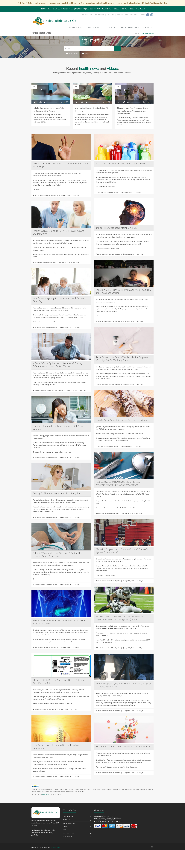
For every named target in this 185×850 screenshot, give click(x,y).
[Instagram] (151, 14)
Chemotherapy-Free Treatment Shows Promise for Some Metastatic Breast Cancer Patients (132, 111)
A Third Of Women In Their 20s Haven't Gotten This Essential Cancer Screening (57, 555)
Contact (146, 28)
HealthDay (45, 794)
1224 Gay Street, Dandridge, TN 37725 (54, 9)
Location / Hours (122, 15)
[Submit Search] (117, 48)
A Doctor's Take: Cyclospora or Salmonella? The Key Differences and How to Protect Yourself (57, 365)
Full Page (76, 195)
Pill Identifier (99, 15)
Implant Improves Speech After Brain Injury (116, 227)
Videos (87, 53)
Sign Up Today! (134, 15)
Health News (73, 53)
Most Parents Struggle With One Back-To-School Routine (123, 746)
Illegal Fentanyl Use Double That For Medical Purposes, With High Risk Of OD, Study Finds (122, 359)
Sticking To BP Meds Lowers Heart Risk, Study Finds (57, 493)
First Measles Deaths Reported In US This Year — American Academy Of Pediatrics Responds (119, 483)
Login (143, 15)
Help (91, 15)
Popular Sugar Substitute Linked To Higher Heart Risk (121, 419)
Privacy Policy (67, 836)
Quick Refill (111, 15)
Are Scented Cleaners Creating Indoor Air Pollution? (120, 163)
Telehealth (110, 28)
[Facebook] (147, 14)
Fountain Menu (92, 28)
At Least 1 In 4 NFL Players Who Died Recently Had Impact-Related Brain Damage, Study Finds (120, 618)
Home (137, 33)
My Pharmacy (75, 28)
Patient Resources (128, 28)
